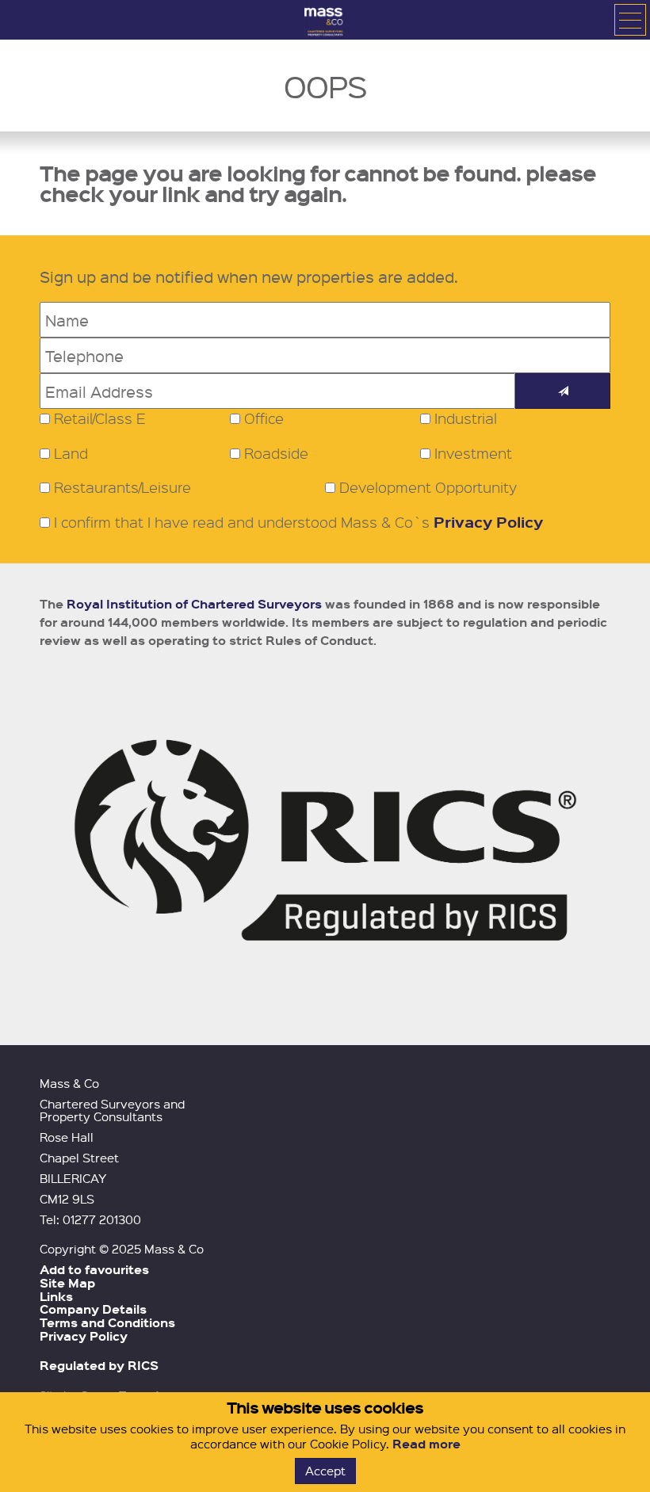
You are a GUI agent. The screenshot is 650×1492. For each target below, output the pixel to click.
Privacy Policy (488, 522)
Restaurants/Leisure (122, 487)
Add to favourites (94, 1269)
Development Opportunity (428, 487)
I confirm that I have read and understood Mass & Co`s (296, 522)
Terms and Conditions (107, 1322)
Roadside (276, 453)
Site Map (67, 1283)
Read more (426, 1443)
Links (56, 1296)
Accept (325, 1471)
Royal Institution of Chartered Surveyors (194, 603)
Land (71, 453)
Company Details (93, 1309)
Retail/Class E (100, 418)
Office (264, 418)
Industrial (465, 418)
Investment (473, 453)
